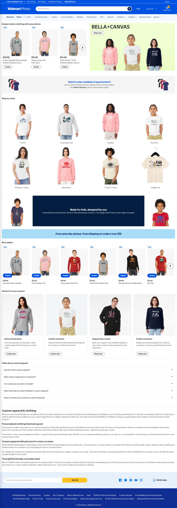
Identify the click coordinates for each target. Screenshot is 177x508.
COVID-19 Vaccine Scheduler (104, 495)
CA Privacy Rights (70, 499)
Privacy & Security (53, 499)
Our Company (58, 495)
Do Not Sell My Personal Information (119, 499)
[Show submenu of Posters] (58, 16)
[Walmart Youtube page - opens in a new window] (135, 480)
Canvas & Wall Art (67, 17)
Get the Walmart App (21, 499)
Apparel (110, 17)
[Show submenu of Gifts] (104, 16)
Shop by (156, 17)
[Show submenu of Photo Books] (97, 16)
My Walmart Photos (55, 2)
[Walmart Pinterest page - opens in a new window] (130, 480)
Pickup (18, 17)
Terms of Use (38, 499)
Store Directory (34, 495)
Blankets (80, 17)
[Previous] (7, 48)
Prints (28, 17)
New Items (10, 17)
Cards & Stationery (41, 17)
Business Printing (145, 17)
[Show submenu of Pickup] (23, 16)
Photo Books (91, 17)
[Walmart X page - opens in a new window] (125, 480)
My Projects (42, 2)
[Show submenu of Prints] (31, 16)
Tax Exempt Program (153, 495)
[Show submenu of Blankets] (84, 16)
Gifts (101, 17)
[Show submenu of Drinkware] (125, 16)
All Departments (19, 495)
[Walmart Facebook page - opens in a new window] (120, 480)
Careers (47, 495)
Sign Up (75, 480)
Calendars (131, 17)
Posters (54, 17)
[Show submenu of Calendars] (136, 16)
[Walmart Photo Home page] (19, 8)
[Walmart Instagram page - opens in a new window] (141, 480)
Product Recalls (125, 495)
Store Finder (31, 2)
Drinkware (120, 17)
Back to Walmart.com (15, 2)
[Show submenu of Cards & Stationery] (48, 16)
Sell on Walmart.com (75, 495)
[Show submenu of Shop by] (160, 16)
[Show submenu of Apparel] (114, 16)
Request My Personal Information (150, 499)
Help (138, 9)
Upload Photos (70, 2)
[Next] (82, 48)
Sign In (167, 2)
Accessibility (140, 495)
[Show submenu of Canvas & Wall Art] (74, 16)
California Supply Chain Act (91, 499)
